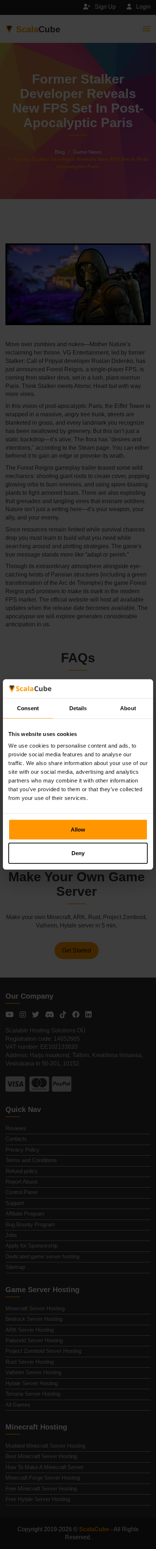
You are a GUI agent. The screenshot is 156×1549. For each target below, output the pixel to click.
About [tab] (128, 708)
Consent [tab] (28, 708)
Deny (78, 853)
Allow (78, 829)
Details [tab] (78, 708)
